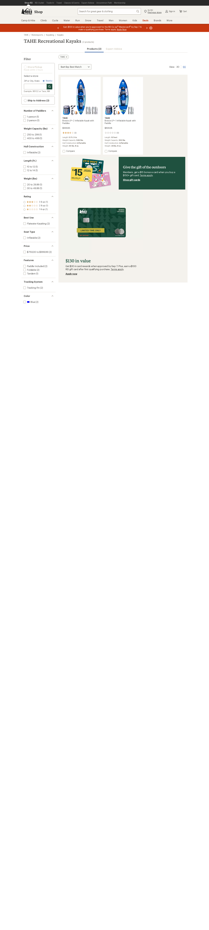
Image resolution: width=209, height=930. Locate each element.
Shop (38, 12)
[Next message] (147, 28)
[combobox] (109, 11)
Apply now (71, 273)
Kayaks (60, 35)
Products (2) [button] (94, 48)
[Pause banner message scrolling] (151, 28)
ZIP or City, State (32, 81)
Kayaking (50, 35)
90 (184, 66)
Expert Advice (114, 48)
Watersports (37, 35)
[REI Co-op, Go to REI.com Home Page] (26, 11)
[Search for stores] (49, 86)
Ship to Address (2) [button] (38, 100)
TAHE (26, 35)
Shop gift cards (131, 179)
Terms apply (146, 175)
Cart (185, 11)
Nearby (48, 80)
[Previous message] (58, 28)
